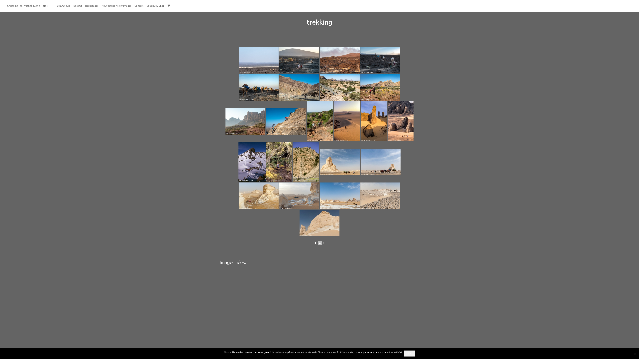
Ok (409, 353)
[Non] (635, 353)
